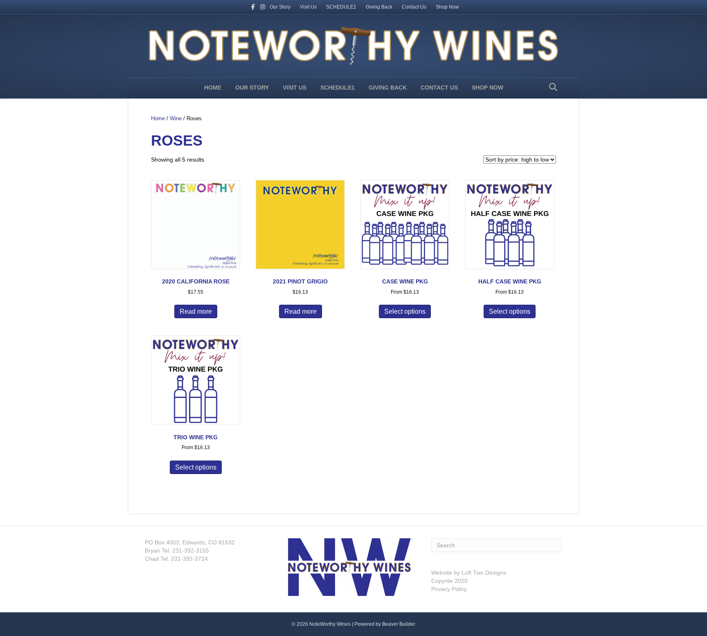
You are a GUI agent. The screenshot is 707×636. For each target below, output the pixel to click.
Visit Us (308, 7)
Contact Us (414, 7)
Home (212, 87)
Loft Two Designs (483, 572)
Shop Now (447, 7)
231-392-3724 (188, 558)
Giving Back (379, 7)
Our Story (280, 7)
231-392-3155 (190, 550)
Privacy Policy (449, 589)
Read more (196, 311)
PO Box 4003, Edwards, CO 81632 (190, 542)
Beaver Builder (398, 624)
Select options (405, 311)
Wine (176, 118)
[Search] (551, 87)
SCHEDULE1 (341, 7)
